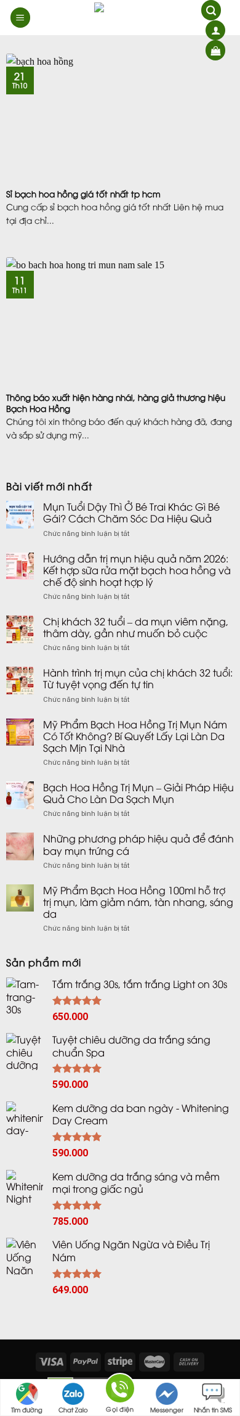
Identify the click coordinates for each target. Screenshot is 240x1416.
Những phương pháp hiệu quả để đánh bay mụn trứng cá (138, 844)
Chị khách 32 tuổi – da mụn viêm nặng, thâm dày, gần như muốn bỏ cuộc (135, 627)
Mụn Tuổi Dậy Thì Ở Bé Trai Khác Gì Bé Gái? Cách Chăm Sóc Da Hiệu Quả (131, 512)
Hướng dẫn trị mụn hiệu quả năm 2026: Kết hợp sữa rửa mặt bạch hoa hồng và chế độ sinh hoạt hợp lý (137, 570)
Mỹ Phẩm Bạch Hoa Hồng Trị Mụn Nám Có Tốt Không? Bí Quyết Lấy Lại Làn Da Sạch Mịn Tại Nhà (135, 736)
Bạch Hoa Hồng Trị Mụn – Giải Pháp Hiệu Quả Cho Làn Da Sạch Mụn (138, 793)
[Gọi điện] (120, 1390)
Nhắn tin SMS (213, 1410)
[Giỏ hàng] (215, 50)
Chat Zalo (73, 1410)
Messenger (166, 1410)
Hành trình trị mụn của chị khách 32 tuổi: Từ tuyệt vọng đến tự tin (138, 678)
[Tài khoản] (215, 30)
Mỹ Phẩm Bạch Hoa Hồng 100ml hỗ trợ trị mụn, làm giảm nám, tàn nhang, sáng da (138, 902)
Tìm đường (26, 1410)
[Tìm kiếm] (211, 10)
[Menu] (20, 17)
